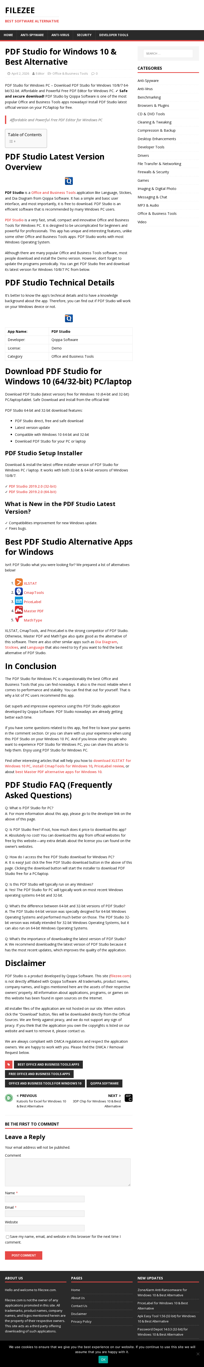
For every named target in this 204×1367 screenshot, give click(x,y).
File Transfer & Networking (159, 163)
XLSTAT (30, 583)
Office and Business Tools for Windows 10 (45, 1083)
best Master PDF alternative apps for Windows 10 (58, 771)
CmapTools (34, 592)
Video (142, 222)
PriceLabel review (109, 766)
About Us (78, 1298)
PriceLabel (32, 601)
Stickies (11, 647)
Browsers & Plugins (153, 105)
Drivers (143, 155)
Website (11, 1222)
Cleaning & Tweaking (154, 122)
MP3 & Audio (148, 205)
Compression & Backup (157, 130)
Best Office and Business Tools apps (48, 1064)
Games (143, 180)
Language (35, 647)
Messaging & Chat (152, 197)
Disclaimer (79, 1313)
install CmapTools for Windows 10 (62, 766)
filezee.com (120, 975)
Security (84, 35)
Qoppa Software (104, 1083)
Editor (40, 73)
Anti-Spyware (32, 35)
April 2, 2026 (20, 73)
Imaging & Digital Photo (157, 188)
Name (10, 1193)
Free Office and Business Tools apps (39, 1074)
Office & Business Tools (70, 73)
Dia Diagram (106, 641)
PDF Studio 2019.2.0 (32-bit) (32, 486)
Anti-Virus (60, 35)
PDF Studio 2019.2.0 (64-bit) (32, 491)
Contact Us (79, 1306)
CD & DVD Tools (151, 114)
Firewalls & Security (153, 172)
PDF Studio (14, 220)
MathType (33, 620)
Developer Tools (113, 35)
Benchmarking (149, 97)
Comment (13, 1155)
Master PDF (34, 610)
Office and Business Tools (53, 192)
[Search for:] (168, 53)
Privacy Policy (81, 1321)
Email (10, 1207)
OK (103, 1360)
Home (8, 35)
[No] (197, 1353)
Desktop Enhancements (157, 138)
